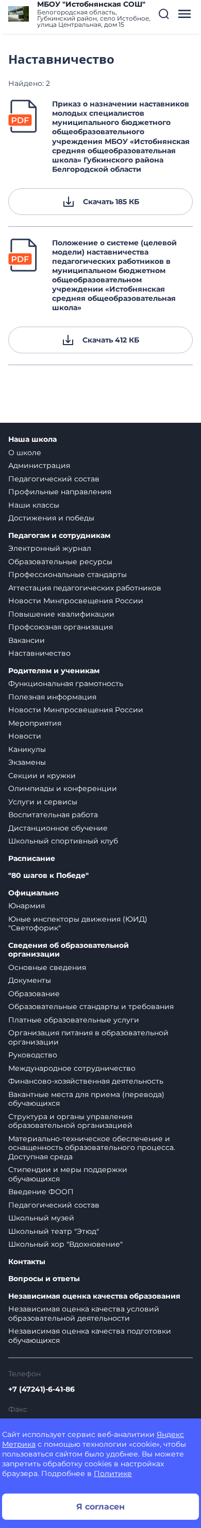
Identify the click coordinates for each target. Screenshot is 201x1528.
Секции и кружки (42, 775)
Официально (33, 893)
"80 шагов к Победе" (48, 875)
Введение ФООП (41, 1191)
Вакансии (26, 640)
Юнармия (26, 905)
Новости (24, 736)
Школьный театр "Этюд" (53, 1231)
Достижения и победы (51, 518)
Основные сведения (47, 967)
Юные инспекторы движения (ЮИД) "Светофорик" (77, 923)
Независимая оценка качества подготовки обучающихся (89, 1335)
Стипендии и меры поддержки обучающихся (67, 1174)
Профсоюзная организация (60, 627)
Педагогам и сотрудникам (59, 535)
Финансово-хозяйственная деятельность (85, 1081)
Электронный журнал (49, 548)
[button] (164, 14)
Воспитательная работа (53, 814)
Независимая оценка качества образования (94, 1296)
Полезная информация (52, 697)
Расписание (31, 858)
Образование (34, 993)
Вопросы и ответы (44, 1278)
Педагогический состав (53, 478)
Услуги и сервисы (42, 801)
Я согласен (100, 1507)
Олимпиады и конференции (62, 788)
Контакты (26, 1261)
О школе (24, 452)
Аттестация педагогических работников (84, 587)
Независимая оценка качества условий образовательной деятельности (83, 1313)
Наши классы (33, 505)
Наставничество (39, 653)
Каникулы (27, 749)
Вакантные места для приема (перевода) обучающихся (86, 1099)
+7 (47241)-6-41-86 (41, 1389)
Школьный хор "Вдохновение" (65, 1244)
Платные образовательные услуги (73, 1019)
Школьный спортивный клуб (63, 841)
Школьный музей (41, 1218)
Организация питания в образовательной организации (88, 1037)
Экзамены (27, 762)
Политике (113, 1473)
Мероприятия (34, 723)
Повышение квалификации (61, 614)
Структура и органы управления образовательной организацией (70, 1121)
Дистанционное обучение (58, 828)
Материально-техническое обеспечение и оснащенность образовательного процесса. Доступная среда (91, 1147)
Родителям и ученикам (53, 671)
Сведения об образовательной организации (68, 950)
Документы (29, 980)
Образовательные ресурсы (60, 561)
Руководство (32, 1054)
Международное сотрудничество (72, 1068)
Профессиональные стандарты (67, 574)
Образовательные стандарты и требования (91, 1006)
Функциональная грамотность (65, 683)
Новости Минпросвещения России (75, 600)
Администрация (39, 465)
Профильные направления (59, 491)
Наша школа (32, 439)
